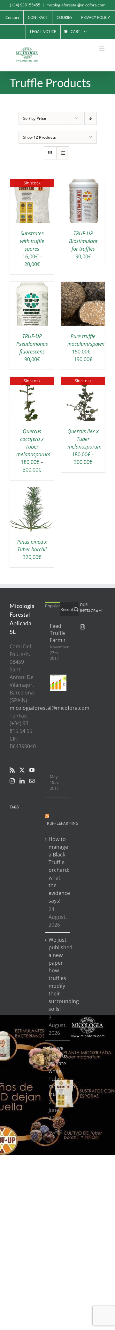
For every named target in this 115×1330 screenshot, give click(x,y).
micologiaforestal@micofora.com (75, 5)
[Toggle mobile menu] (102, 48)
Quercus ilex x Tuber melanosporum (84, 439)
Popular (52, 606)
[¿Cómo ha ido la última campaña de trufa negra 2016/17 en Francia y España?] (58, 683)
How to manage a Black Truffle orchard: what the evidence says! (58, 870)
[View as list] (63, 153)
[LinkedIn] (22, 780)
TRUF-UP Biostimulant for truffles (83, 241)
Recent (66, 609)
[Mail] (31, 780)
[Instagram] (12, 780)
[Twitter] (22, 770)
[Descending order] (90, 118)
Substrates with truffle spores (32, 241)
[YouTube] (31, 770)
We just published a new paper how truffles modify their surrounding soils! (58, 974)
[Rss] (12, 770)
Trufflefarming (61, 823)
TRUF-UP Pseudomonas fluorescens (32, 344)
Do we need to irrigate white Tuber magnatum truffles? (58, 1071)
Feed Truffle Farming (57, 633)
